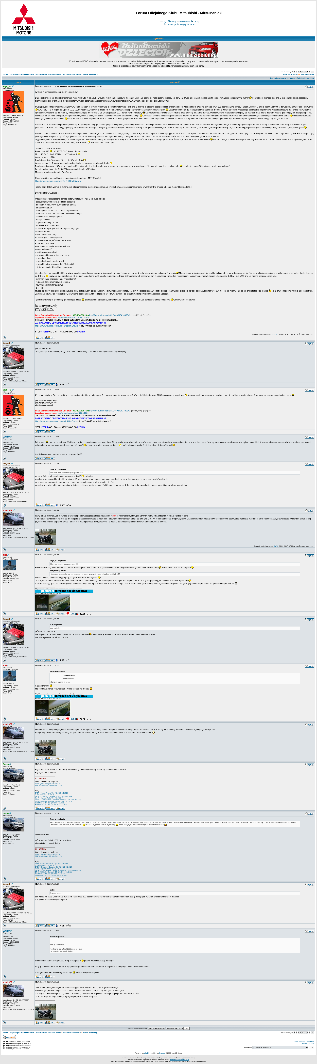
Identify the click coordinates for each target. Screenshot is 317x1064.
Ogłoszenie (158, 39)
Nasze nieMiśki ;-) (90, 74)
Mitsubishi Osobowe (72, 74)
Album (192, 25)
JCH (5, 555)
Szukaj (173, 22)
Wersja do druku (308, 1043)
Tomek (6, 764)
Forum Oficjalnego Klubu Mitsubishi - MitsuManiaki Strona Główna (32, 74)
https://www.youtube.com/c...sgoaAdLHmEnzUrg (56, 326)
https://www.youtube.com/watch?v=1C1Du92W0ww (58, 181)
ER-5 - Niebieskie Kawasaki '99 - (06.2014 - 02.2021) (53, 801)
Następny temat (307, 74)
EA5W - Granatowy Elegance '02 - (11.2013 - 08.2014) (53, 796)
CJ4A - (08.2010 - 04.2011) (44, 795)
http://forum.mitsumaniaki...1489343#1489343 (109, 315)
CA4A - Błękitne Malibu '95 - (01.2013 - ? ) (49, 798)
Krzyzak (6, 343)
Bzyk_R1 (7, 86)
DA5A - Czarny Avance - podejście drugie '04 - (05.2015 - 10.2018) (58, 799)
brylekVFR (8, 510)
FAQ (164, 22)
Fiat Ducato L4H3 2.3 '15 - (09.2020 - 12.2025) (51, 804)
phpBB (147, 1053)
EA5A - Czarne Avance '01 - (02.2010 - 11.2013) (51, 793)
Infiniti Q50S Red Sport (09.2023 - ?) (47, 784)
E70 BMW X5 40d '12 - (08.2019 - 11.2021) (50, 803)
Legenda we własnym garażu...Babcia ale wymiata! (292, 78)
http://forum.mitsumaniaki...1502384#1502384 (73, 317)
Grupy (196, 22)
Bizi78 (276, 546)
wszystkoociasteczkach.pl (179, 1060)
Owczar (6, 437)
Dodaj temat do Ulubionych (304, 1041)
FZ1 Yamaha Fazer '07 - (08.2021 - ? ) (48, 785)
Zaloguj (183, 25)
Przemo (162, 1053)
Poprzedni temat (290, 74)
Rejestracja (171, 25)
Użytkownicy (184, 22)
